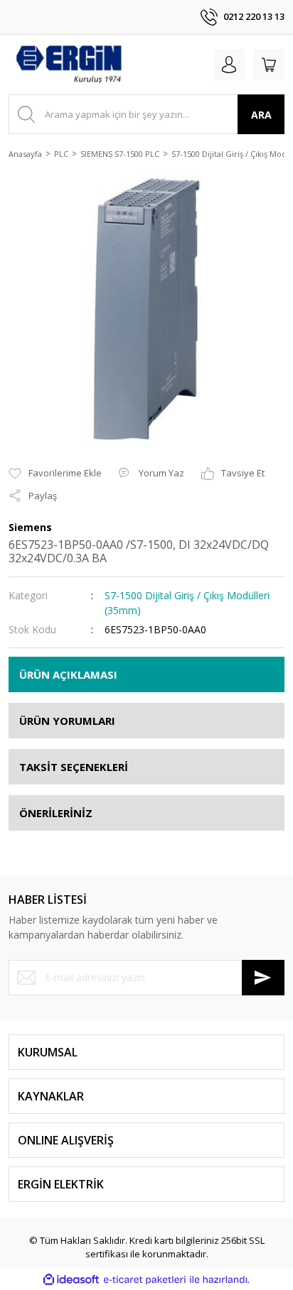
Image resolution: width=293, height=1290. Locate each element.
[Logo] (68, 64)
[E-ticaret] (144, 1280)
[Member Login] (229, 64)
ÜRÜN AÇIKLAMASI (68, 674)
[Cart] (268, 64)
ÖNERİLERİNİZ (55, 813)
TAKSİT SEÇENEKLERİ (73, 767)
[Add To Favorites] (55, 473)
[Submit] (263, 977)
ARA (261, 114)
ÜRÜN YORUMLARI (67, 721)
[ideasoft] (71, 1280)
